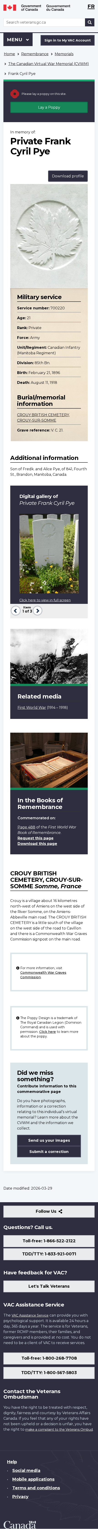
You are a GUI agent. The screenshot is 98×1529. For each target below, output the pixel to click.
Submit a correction (49, 1152)
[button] (15, 610)
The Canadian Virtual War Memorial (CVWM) (48, 64)
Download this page (37, 844)
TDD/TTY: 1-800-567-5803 (49, 1372)
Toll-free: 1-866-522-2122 (49, 1240)
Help (12, 1461)
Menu (15, 39)
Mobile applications (33, 1479)
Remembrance (35, 54)
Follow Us (56, 1213)
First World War (32, 707)
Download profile (68, 176)
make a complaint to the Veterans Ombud (59, 1429)
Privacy (20, 1496)
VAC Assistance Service (30, 1315)
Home (9, 54)
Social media (26, 1470)
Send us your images (49, 1140)
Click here (47, 1032)
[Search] (90, 22)
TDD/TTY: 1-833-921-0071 (49, 1254)
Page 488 (26, 827)
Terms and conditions (36, 1487)
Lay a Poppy (49, 107)
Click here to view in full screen (45, 600)
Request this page (36, 838)
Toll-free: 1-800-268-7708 (49, 1358)
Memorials (64, 54)
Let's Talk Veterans (49, 1286)
